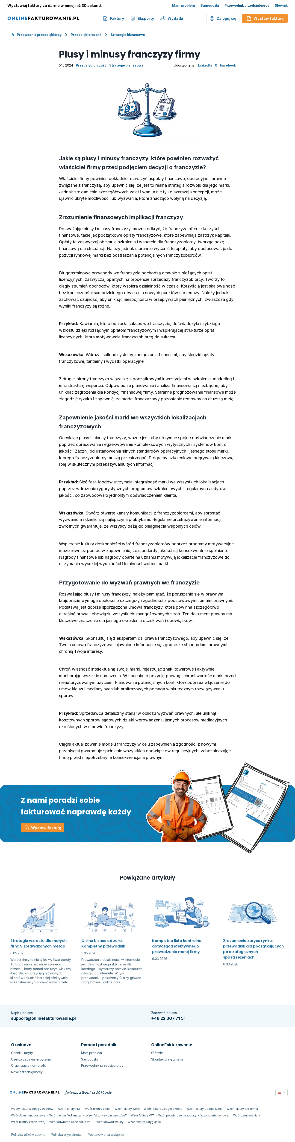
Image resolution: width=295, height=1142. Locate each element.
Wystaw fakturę (46, 827)
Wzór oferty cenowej (215, 1115)
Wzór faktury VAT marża (65, 1115)
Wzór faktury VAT (142, 1115)
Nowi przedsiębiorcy (27, 1072)
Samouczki (210, 5)
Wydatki (175, 18)
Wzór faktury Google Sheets (163, 1108)
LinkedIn (205, 65)
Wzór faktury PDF (69, 1108)
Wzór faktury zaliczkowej (28, 1122)
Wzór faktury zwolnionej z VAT (106, 1115)
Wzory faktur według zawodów (32, 1108)
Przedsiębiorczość (86, 35)
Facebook (228, 65)
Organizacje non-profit (28, 1065)
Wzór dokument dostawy (28, 1115)
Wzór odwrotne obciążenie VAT (70, 1122)
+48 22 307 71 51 (168, 1018)
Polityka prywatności (66, 1134)
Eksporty (146, 18)
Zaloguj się (226, 18)
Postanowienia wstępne (106, 1134)
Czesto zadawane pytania (31, 1059)
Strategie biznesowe (128, 35)
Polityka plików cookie (28, 1134)
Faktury (117, 18)
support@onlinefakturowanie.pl (43, 1018)
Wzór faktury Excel (97, 1108)
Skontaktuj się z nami (167, 1059)
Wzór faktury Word (127, 1108)
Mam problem (183, 5)
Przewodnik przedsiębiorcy (246, 5)
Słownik (281, 5)
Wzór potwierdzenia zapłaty (177, 1115)
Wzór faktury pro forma (242, 1108)
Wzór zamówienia (245, 1115)
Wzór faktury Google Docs (204, 1108)
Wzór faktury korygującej (145, 1122)
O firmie (157, 1053)
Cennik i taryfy (22, 1053)
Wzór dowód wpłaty (110, 1122)
